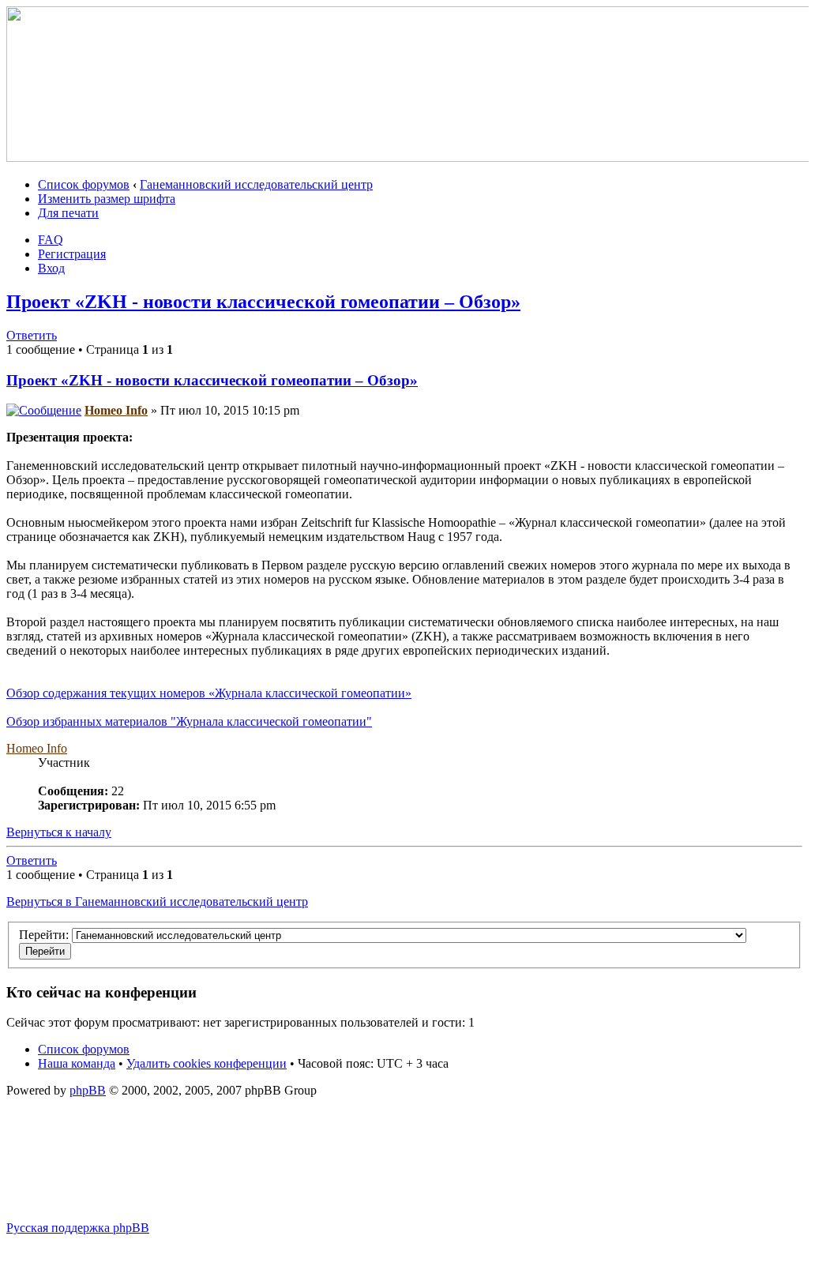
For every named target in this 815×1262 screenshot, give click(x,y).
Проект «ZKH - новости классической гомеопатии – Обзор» (263, 301)
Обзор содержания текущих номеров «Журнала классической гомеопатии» (208, 693)
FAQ (50, 239)
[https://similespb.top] (410, 157)
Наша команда (76, 1063)
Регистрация (72, 254)
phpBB (87, 1090)
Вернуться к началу (58, 832)
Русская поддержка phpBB (77, 1227)
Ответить (31, 335)
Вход (51, 268)
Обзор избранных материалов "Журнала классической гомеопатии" (189, 721)
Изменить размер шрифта (106, 198)
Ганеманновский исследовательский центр (256, 184)
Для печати (68, 213)
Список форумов (84, 184)
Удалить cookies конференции (206, 1063)
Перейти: (44, 934)
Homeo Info (116, 410)
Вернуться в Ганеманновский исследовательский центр (157, 901)
